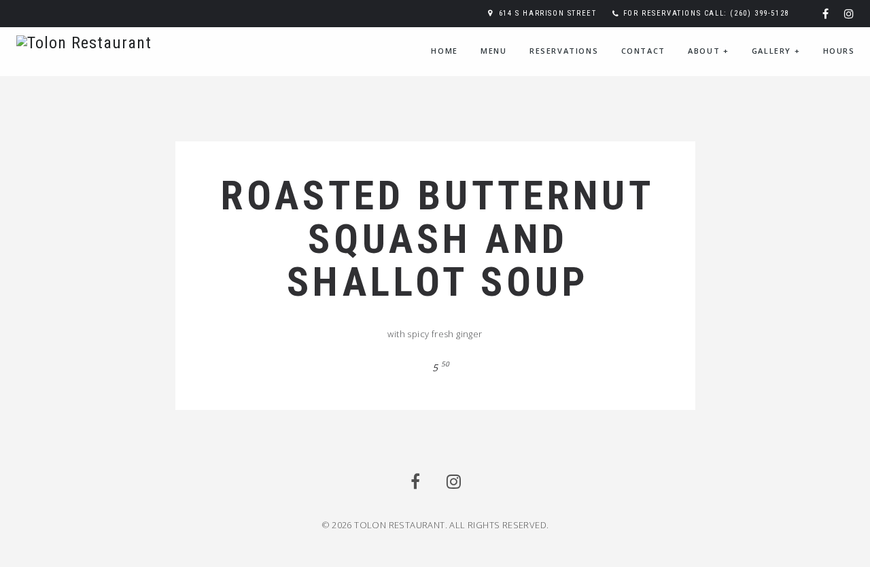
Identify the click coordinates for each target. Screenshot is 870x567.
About (708, 51)
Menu (493, 51)
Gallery (776, 51)
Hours (839, 51)
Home (444, 51)
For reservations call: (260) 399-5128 (706, 13)
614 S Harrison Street (548, 13)
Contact (643, 51)
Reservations (563, 51)
